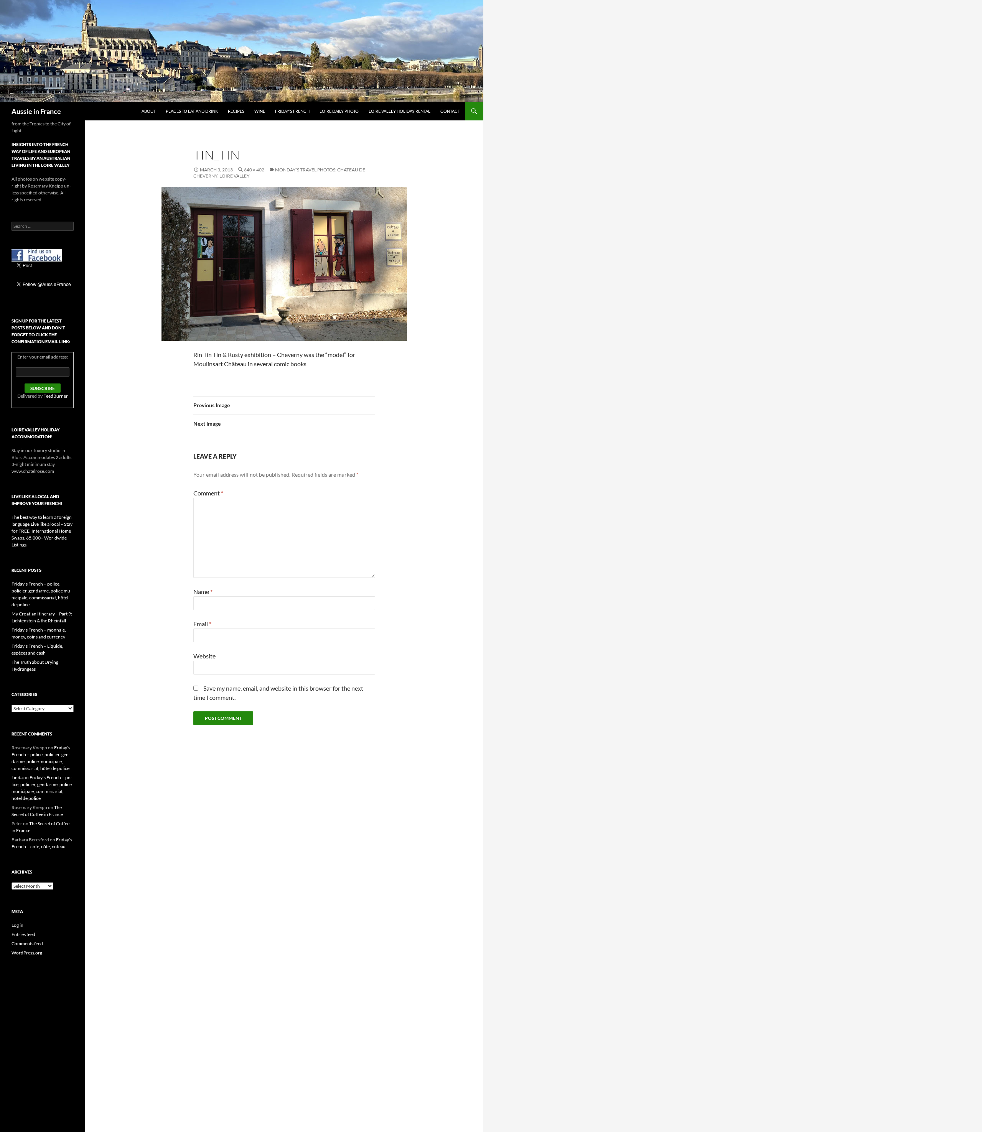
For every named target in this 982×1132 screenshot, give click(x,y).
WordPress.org (27, 953)
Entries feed (23, 934)
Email (202, 623)
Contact (450, 111)
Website (204, 656)
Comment (208, 493)
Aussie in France (36, 111)
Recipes (236, 111)
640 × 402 (254, 170)
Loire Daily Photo (339, 111)
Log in (17, 925)
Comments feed (27, 943)
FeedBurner (55, 396)
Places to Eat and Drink (192, 111)
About (149, 111)
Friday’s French (292, 111)
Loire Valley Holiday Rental (399, 111)
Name (203, 591)
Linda (17, 777)
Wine (259, 111)
